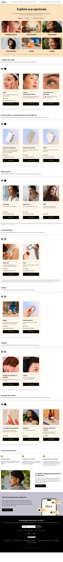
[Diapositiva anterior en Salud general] (2, 404)
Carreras (42, 545)
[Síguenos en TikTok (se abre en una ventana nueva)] (34, 534)
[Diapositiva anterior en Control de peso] (2, 239)
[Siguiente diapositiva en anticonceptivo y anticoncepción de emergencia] (5, 124)
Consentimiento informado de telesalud (44, 540)
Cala (38, 545)
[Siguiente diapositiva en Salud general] (5, 404)
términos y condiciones (28, 530)
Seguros (27, 18)
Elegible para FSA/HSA (38, 18)
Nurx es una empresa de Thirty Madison (25, 545)
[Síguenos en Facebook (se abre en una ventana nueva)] (28, 534)
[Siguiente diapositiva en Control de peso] (5, 239)
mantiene (34, 545)
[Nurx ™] (4, 2)
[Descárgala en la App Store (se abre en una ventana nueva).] (7, 510)
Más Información (11, 160)
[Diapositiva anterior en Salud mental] (2, 181)
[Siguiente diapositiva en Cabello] (5, 352)
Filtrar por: (20, 18)
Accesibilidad (56, 540)
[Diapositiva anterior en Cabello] (2, 352)
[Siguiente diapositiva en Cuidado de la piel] (5, 69)
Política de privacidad (17, 540)
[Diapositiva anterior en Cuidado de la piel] (2, 69)
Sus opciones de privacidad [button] (31, 542)
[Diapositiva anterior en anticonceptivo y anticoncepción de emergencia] (2, 124)
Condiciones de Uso (7, 540)
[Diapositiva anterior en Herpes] (2, 296)
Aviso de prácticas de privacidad (29, 540)
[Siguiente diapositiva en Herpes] (5, 296)
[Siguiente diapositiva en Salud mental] (5, 181)
